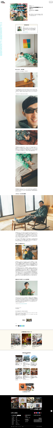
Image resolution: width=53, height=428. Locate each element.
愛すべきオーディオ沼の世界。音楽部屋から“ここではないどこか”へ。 (34, 377)
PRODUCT (13, 424)
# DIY (18, 365)
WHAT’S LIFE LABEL (37, 415)
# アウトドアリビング (18, 420)
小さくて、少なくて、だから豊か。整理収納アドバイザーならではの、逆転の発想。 (34, 365)
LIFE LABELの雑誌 (27, 420)
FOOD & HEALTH (13, 420)
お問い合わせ (16, 426)
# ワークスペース (16, 380)
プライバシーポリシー (19, 426)
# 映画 (29, 11)
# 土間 (16, 421)
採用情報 (22, 426)
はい (40, 418)
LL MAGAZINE (14, 415)
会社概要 (11, 426)
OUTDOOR (13, 421)
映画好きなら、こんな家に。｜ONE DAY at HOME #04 (26, 346)
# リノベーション (16, 365)
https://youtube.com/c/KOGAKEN (23, 303)
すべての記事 (13, 417)
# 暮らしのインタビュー (18, 424)
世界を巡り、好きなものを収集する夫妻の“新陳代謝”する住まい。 (37, 346)
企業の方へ (14, 426)
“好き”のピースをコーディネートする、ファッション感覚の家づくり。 (26, 365)
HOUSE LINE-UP (28, 415)
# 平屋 (20, 365)
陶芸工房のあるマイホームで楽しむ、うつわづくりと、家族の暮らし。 (26, 377)
